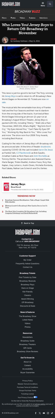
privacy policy (40, 404)
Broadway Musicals (27, 281)
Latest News (27, 320)
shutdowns (46, 146)
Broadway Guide (27, 341)
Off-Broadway (28, 302)
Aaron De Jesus (45, 150)
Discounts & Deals (27, 306)
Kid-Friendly (28, 291)
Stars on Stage (27, 288)
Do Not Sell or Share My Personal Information (27, 401)
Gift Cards (27, 348)
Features (32, 18)
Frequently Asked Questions (27, 263)
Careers (27, 365)
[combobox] (49, 4)
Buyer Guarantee (27, 372)
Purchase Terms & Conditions (27, 387)
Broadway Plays (27, 284)
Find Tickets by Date (27, 277)
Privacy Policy (27, 381)
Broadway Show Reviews (27, 351)
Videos (22, 18)
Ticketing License (27, 394)
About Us (27, 362)
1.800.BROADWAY (32, 241)
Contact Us (26, 239)
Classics (27, 295)
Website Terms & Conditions (27, 384)
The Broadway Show (27, 316)
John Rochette (40, 156)
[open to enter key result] (50, 4)
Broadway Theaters (27, 344)
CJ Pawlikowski (23, 153)
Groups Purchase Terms (27, 390)
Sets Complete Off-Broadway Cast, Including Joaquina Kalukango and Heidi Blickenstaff (26, 212)
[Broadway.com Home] (11, 4)
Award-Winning (27, 299)
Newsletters (27, 337)
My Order (27, 260)
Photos (13, 18)
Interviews (43, 18)
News (4, 18)
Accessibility (27, 369)
